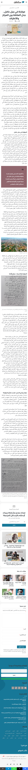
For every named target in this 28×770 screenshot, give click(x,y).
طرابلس (11, 738)
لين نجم (17, 21)
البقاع (17, 731)
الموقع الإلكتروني (23, 641)
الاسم (24, 629)
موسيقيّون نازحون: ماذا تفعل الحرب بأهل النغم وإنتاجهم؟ (8, 584)
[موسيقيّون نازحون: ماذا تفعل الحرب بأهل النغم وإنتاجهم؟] (7, 578)
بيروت (25, 738)
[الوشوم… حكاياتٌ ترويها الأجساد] (20, 578)
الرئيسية (16, 8)
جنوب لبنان (20, 738)
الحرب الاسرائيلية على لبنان (9, 733)
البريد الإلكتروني (22, 635)
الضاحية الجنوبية (23, 735)
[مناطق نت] (19, 2)
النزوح (13, 735)
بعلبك (5, 735)
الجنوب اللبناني (7, 731)
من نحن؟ (24, 745)
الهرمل (9, 735)
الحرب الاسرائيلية (19, 733)
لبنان (7, 738)
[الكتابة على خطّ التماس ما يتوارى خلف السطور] (7, 592)
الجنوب (13, 731)
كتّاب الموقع (22, 750)
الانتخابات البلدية (23, 731)
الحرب (25, 733)
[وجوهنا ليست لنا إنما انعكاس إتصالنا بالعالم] (20, 592)
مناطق (4, 738)
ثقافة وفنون (11, 8)
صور (15, 738)
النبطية (17, 735)
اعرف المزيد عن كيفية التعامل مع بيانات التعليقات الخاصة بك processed (14, 652)
